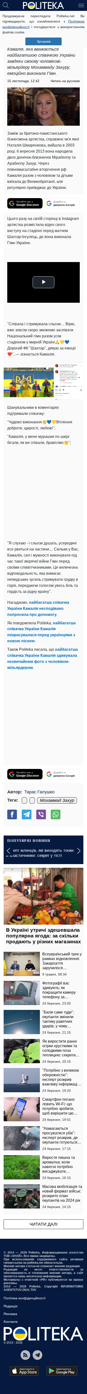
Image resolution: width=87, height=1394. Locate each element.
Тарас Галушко (39, 792)
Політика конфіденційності (24, 1298)
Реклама (10, 1314)
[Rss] (25, 1355)
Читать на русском (65, 81)
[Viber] (41, 814)
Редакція (10, 1306)
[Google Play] (62, 1371)
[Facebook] (12, 814)
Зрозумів (44, 41)
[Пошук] (6, 5)
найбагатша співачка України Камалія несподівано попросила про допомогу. (38, 608)
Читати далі (43, 1224)
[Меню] (81, 5)
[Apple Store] (24, 1371)
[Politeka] (43, 5)
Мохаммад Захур (57, 800)
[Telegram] (26, 814)
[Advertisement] (43, 491)
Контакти (11, 1322)
